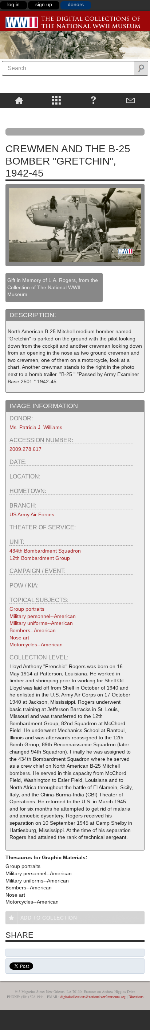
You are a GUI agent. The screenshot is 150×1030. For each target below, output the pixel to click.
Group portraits (26, 609)
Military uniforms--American (41, 623)
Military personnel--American (42, 616)
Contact (130, 100)
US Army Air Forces (31, 514)
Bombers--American (32, 630)
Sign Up (43, 4)
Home (19, 100)
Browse (56, 100)
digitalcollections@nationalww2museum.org (93, 996)
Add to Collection (48, 918)
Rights (19, 113)
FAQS (93, 100)
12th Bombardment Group (39, 558)
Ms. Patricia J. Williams (35, 427)
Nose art (19, 638)
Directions (136, 996)
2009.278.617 (25, 449)
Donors (76, 4)
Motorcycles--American (36, 644)
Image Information (43, 405)
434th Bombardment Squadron (45, 551)
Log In (13, 4)
